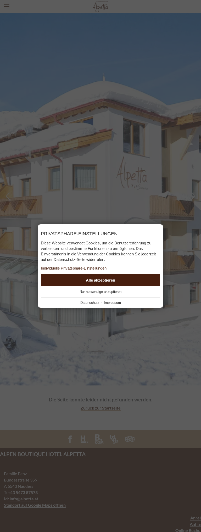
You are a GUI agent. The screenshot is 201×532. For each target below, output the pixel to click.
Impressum (112, 303)
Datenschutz (89, 303)
